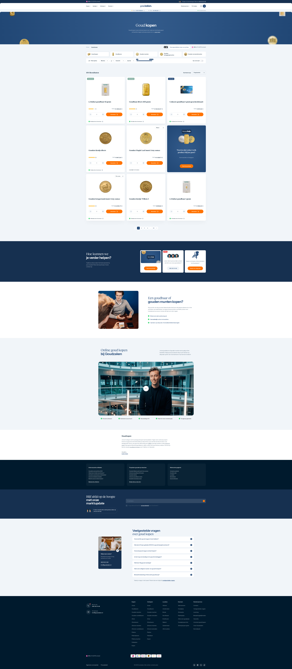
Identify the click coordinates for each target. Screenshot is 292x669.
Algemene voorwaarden (92, 666)
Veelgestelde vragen (199, 610)
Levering (195, 614)
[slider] (137, 60)
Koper (133, 647)
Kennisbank (173, 476)
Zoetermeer (166, 627)
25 (153, 228)
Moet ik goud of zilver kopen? (96, 478)
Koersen (110, 6)
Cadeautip (171, 78)
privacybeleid (145, 506)
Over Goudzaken (198, 627)
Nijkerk (165, 624)
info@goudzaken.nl (97, 614)
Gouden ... (124, 452)
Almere (165, 607)
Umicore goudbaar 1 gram (135, 476)
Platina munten (136, 640)
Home (87, 47)
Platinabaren (135, 637)
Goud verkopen (174, 478)
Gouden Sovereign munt (135, 478)
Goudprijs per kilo (183, 624)
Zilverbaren (135, 624)
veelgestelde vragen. (169, 582)
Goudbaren (135, 610)
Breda (164, 614)
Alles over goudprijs (183, 620)
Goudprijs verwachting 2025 (96, 471)
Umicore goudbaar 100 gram (136, 473)
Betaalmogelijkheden (199, 617)
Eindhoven (166, 620)
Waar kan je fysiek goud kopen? (96, 473)
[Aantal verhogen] (103, 114)
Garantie (196, 620)
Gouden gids (173, 473)
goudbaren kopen (135, 447)
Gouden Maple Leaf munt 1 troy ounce (138, 471)
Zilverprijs (181, 614)
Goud (133, 607)
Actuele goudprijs (174, 471)
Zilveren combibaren (138, 630)
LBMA (149, 443)
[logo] (146, 6)
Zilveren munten (136, 627)
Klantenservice (184, 6)
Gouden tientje (133, 474)
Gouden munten (136, 614)
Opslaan (95, 6)
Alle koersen (181, 607)
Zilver (133, 620)
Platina (134, 634)
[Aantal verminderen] (90, 114)
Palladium (134, 644)
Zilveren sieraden (152, 630)
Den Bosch (166, 617)
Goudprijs (181, 610)
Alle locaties (166, 630)
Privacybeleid (104, 666)
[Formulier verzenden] (204, 502)
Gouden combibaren (138, 617)
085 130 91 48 (202, 1)
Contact (195, 607)
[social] (194, 666)
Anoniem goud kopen (199, 624)
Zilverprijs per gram (183, 627)
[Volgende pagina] (156, 228)
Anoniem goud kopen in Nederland (97, 474)
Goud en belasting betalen (95, 476)
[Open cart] (204, 6)
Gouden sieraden (152, 617)
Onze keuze (90, 78)
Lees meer (157, 32)
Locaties (172, 474)
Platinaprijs (181, 617)
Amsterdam (166, 610)
